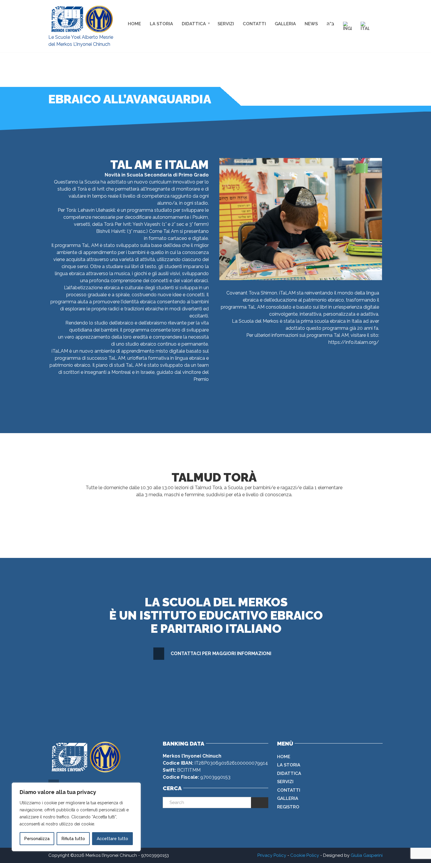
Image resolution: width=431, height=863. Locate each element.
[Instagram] (380, 14)
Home (134, 23)
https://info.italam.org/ (353, 342)
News (311, 23)
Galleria (285, 23)
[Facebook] (368, 14)
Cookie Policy (304, 855)
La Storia (161, 23)
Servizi (226, 23)
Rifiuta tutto (73, 838)
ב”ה (330, 23)
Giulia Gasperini (367, 855)
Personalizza (37, 838)
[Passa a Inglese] (347, 25)
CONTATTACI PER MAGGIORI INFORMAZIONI (221, 653)
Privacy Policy (271, 855)
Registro (288, 807)
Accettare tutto (112, 838)
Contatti (254, 23)
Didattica (194, 23)
